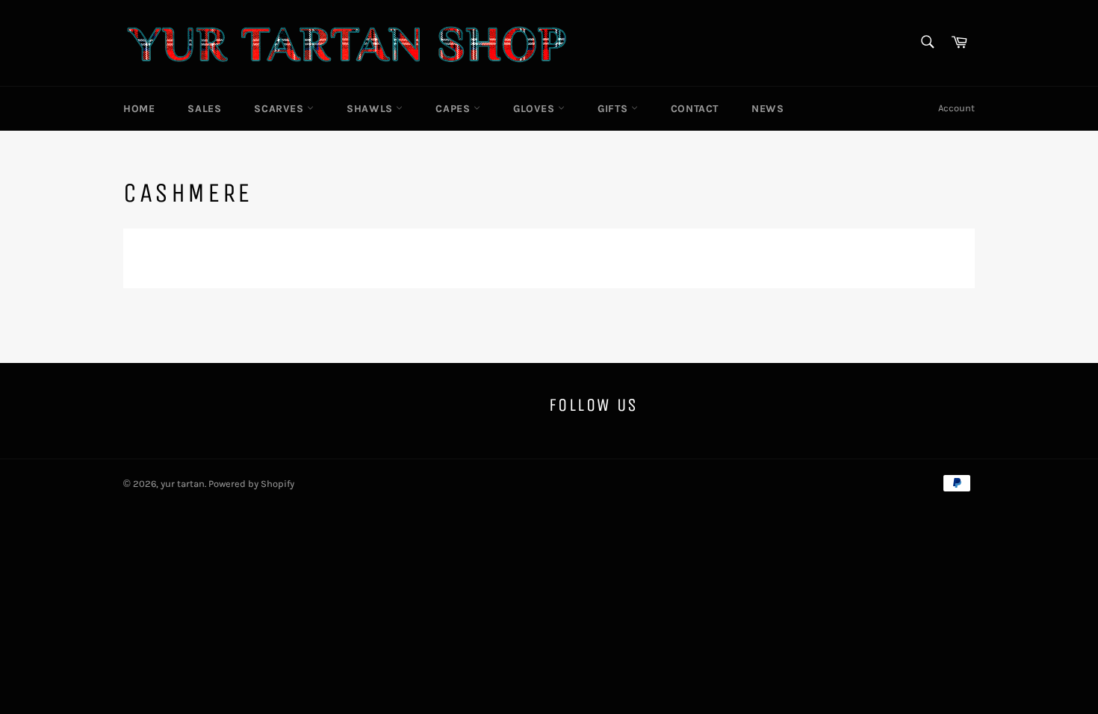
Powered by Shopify (251, 483)
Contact (695, 108)
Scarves (280, 108)
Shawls (371, 108)
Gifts (614, 108)
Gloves (535, 108)
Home (139, 108)
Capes (454, 108)
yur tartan (183, 483)
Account (956, 108)
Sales (204, 108)
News (767, 108)
